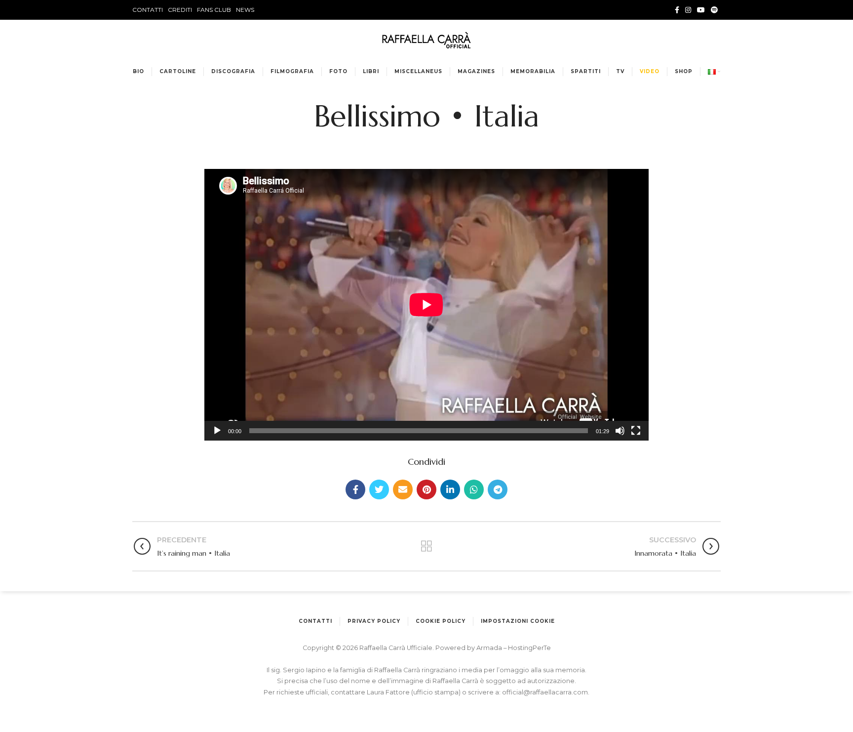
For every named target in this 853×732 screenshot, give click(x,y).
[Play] (217, 431)
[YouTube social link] (701, 9)
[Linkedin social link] (450, 489)
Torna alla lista (426, 546)
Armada (490, 647)
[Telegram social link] (497, 489)
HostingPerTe (529, 647)
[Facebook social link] (677, 9)
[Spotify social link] (714, 9)
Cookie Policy (440, 621)
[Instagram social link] (688, 9)
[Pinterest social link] (426, 489)
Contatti (315, 621)
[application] (426, 305)
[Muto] (620, 431)
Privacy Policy (374, 621)
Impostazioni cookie (518, 621)
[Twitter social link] (379, 489)
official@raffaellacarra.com (545, 692)
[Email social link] (403, 489)
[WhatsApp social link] (474, 489)
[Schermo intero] (636, 431)
